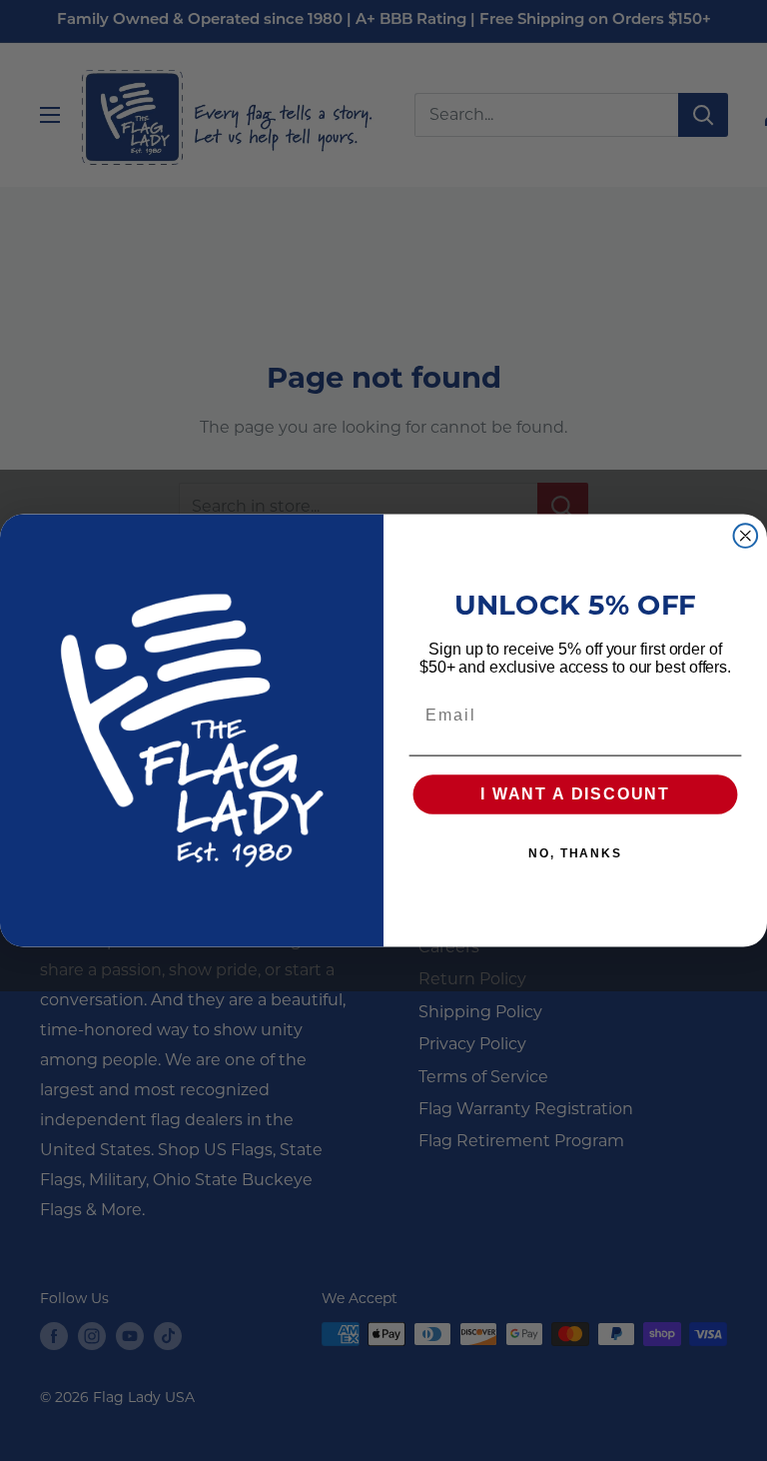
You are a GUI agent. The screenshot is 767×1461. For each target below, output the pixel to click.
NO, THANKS (575, 854)
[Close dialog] (746, 536)
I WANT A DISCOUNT (575, 794)
